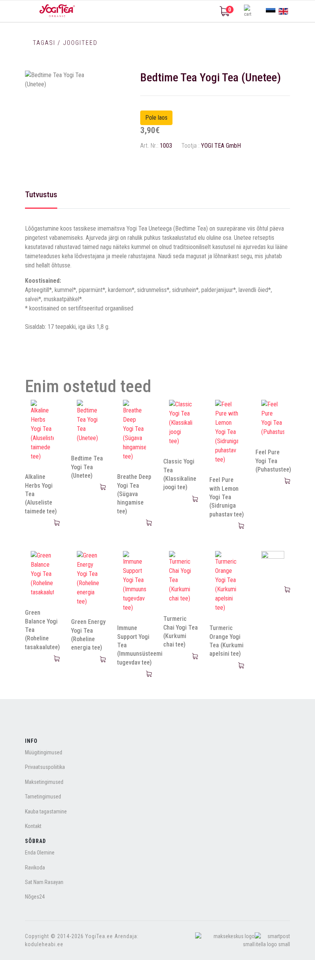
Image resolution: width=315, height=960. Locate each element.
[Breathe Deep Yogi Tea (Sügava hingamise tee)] (134, 430)
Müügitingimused (43, 752)
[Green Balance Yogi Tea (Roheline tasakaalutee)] (42, 574)
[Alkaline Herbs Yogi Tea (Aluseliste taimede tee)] (42, 430)
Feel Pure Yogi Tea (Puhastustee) (273, 461)
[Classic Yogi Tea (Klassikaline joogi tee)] (180, 423)
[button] (249, 11)
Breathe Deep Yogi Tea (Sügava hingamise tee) (134, 494)
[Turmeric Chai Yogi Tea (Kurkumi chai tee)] (180, 577)
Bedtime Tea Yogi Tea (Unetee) (87, 467)
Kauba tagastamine (46, 811)
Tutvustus (41, 194)
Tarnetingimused (43, 796)
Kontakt (33, 826)
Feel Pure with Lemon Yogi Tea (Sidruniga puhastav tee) (226, 497)
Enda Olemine (40, 852)
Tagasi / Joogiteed (64, 42)
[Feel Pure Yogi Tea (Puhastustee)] (272, 418)
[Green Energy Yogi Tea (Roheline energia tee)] (88, 578)
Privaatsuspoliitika (45, 767)
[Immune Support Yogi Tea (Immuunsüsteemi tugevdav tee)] (134, 581)
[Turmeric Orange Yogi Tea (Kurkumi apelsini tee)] (226, 581)
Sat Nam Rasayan (44, 882)
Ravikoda (35, 867)
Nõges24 (35, 897)
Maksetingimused (44, 782)
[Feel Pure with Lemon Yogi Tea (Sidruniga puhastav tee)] (226, 432)
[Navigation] (28, 11)
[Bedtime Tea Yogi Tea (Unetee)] (88, 421)
